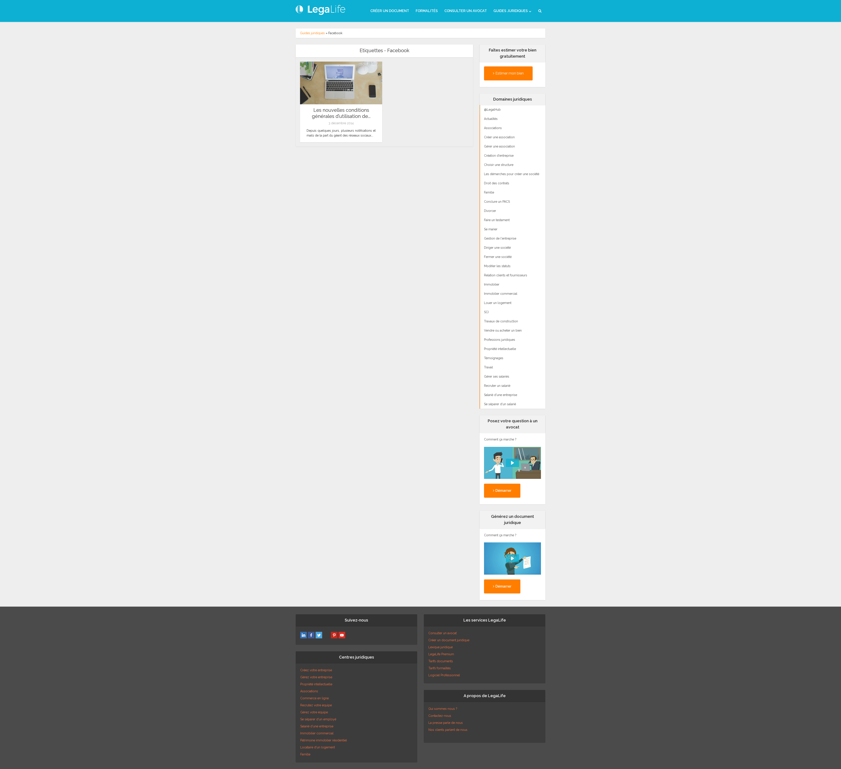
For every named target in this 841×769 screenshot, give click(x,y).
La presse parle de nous (445, 723)
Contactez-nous (439, 715)
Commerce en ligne (314, 698)
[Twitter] (319, 635)
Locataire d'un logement (317, 747)
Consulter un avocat (442, 633)
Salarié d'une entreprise (316, 726)
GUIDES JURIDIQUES (510, 11)
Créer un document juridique (448, 640)
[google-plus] (326, 635)
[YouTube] (342, 635)
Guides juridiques (312, 33)
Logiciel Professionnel (444, 675)
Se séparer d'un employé (318, 719)
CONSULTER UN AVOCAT (465, 11)
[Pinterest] (334, 635)
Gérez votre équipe (314, 712)
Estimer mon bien (509, 73)
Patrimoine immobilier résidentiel (323, 740)
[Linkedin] (303, 635)
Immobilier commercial (317, 733)
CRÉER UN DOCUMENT (389, 11)
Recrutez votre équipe (316, 705)
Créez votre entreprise (316, 670)
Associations (309, 691)
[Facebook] (311, 635)
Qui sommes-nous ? (442, 708)
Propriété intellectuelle (316, 684)
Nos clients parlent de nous (447, 730)
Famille (305, 754)
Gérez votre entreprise (316, 677)
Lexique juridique (440, 647)
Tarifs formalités (439, 668)
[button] (512, 463)
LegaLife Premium (441, 654)
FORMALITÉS (427, 11)
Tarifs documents (440, 661)
